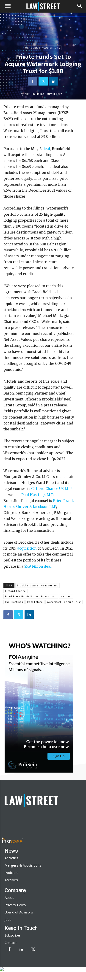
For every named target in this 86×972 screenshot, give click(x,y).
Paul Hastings (14, 602)
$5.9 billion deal (37, 566)
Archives (11, 880)
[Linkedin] (53, 81)
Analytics (11, 858)
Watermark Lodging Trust (64, 602)
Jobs (8, 919)
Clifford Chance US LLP (51, 488)
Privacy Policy (15, 904)
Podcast (11, 872)
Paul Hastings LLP (36, 495)
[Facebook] (32, 81)
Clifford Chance (15, 591)
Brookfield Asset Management (37, 585)
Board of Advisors (19, 912)
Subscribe (12, 935)
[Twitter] (43, 81)
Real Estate (35, 602)
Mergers (66, 596)
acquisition (26, 548)
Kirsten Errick (34, 94)
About (9, 897)
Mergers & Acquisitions (42, 47)
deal (46, 149)
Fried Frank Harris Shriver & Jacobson (30, 596)
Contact (11, 942)
